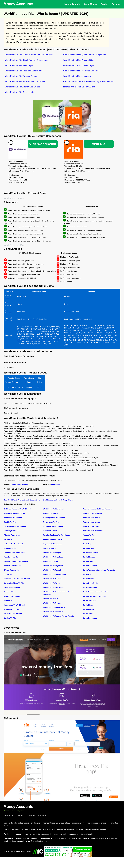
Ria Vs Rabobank (90, 618)
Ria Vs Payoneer (89, 544)
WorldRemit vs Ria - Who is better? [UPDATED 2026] (29, 55)
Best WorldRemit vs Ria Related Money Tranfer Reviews (89, 81)
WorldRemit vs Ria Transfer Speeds (21, 76)
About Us (8, 815)
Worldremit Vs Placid (91, 518)
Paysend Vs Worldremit (52, 544)
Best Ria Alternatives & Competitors (58, 500)
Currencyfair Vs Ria (11, 531)
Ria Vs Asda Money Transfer (94, 596)
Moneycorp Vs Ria (11, 609)
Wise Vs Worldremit (12, 535)
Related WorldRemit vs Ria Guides (79, 87)
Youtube (30, 815)
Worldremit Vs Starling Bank (54, 574)
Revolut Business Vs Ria (53, 539)
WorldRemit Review (20, 484)
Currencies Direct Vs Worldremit (17, 579)
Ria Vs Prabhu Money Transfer (95, 592)
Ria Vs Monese (89, 557)
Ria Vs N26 (87, 574)
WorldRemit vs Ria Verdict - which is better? (25, 81)
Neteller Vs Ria (10, 618)
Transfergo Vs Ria (11, 557)
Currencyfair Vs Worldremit (15, 526)
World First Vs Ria (50, 513)
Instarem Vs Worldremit (13, 544)
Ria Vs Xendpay (89, 601)
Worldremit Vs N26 (50, 599)
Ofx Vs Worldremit (11, 570)
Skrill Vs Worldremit (12, 596)
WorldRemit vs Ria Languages (77, 76)
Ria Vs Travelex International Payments (99, 570)
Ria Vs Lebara (88, 609)
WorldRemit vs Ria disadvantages (78, 65)
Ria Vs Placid (88, 605)
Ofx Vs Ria (8, 574)
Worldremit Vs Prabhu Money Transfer (58, 616)
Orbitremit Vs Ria (50, 531)
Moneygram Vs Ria (50, 522)
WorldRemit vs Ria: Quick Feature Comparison (84, 55)
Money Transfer (72, 4)
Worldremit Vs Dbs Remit (53, 587)
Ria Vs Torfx (88, 614)
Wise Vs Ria (8, 539)
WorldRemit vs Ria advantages (19, 65)
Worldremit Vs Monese (52, 579)
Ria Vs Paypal (88, 548)
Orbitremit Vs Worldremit (53, 526)
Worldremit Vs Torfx (91, 526)
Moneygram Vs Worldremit (54, 518)
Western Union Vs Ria (13, 566)
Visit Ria (98, 144)
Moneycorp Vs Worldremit (14, 605)
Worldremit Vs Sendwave (53, 612)
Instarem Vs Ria (10, 548)
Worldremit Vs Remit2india (54, 607)
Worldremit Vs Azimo (51, 583)
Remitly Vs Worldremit (13, 518)
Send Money (90, 4)
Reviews (116, 4)
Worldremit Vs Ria (50, 561)
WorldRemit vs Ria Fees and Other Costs (24, 71)
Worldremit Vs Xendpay (92, 513)
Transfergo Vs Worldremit (14, 553)
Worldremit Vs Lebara (91, 522)
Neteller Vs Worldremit (13, 614)
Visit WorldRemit (42, 144)
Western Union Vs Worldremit (16, 561)
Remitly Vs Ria (10, 522)
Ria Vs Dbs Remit (90, 566)
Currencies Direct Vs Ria (14, 583)
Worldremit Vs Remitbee (53, 557)
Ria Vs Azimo (88, 561)
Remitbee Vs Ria (89, 539)
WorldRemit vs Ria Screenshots (19, 92)
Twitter (19, 815)
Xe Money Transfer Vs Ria (14, 513)
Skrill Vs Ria (8, 601)
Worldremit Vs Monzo (52, 603)
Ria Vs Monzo (88, 579)
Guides (104, 4)
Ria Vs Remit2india (90, 583)
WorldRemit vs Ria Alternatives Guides (22, 87)
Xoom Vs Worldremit (12, 587)
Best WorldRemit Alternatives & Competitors (22, 500)
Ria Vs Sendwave (90, 587)
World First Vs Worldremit (53, 509)
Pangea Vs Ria (88, 535)
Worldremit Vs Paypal (52, 570)
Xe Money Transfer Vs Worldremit (17, 509)
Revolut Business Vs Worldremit (56, 535)
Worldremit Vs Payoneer (53, 566)
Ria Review (55, 484)
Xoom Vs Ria (9, 592)
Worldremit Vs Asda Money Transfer (97, 509)
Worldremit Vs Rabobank (93, 531)
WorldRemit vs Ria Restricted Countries (81, 71)
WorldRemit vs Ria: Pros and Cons (79, 60)
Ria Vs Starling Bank (91, 553)
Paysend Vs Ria (49, 548)
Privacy (42, 815)
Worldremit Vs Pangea (52, 553)
